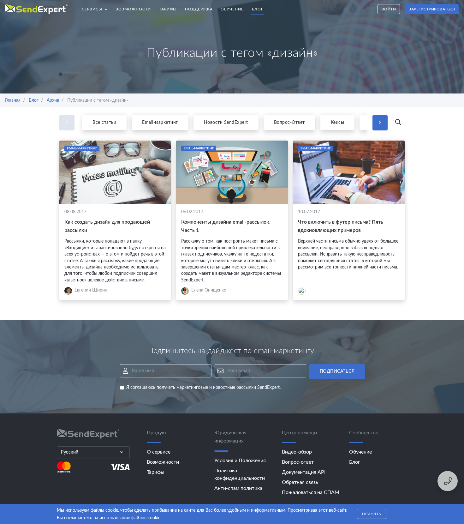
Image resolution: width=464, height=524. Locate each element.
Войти (389, 9)
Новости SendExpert (226, 122)
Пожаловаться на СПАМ (310, 492)
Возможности (133, 9)
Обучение (232, 9)
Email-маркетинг (160, 122)
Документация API (303, 472)
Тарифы (168, 9)
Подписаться (337, 371)
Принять (371, 514)
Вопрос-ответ (298, 462)
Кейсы (337, 122)
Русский (70, 452)
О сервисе (158, 452)
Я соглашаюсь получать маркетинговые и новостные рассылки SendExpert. (203, 387)
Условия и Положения (240, 460)
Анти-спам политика (238, 488)
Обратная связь (300, 482)
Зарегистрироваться (432, 9)
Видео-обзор (297, 452)
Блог (257, 9)
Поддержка (199, 9)
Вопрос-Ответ (289, 122)
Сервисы (97, 7)
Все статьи (104, 122)
